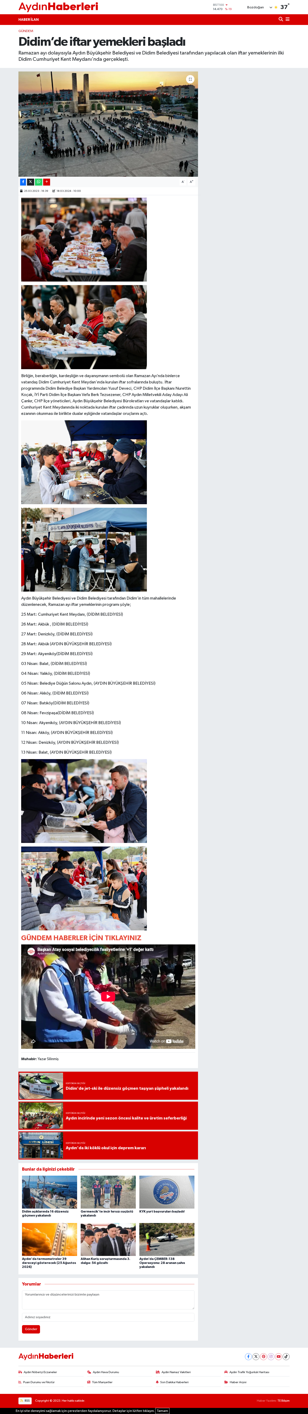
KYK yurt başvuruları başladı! (162, 1211)
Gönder (31, 1329)
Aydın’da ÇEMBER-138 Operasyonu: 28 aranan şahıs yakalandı (162, 1263)
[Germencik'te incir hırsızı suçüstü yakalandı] (108, 1192)
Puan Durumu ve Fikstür (39, 1382)
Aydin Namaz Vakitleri (176, 1372)
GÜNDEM (25, 31)
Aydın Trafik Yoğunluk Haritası (249, 1372)
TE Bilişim (283, 1400)
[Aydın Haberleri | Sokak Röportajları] (58, 7)
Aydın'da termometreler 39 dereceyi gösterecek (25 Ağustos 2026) (49, 1263)
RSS (27, 1400)
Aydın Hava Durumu (106, 1372)
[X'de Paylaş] (30, 182)
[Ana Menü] (287, 19)
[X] (255, 1356)
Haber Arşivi (238, 1382)
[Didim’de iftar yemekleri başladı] (108, 124)
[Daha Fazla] (46, 182)
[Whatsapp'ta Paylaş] (38, 182)
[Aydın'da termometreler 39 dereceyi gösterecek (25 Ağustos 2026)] (49, 1239)
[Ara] (281, 19)
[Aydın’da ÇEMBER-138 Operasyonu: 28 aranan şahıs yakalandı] (166, 1239)
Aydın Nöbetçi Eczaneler (40, 1372)
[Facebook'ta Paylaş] (23, 182)
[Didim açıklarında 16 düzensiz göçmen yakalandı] (49, 1192)
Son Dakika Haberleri (174, 1382)
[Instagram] (271, 1356)
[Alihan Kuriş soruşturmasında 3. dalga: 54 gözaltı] (108, 1239)
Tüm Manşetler (102, 1382)
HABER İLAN (28, 19)
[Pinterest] (263, 1356)
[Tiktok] (286, 1356)
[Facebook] (248, 1356)
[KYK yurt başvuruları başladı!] (166, 1192)
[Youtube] (278, 1356)
